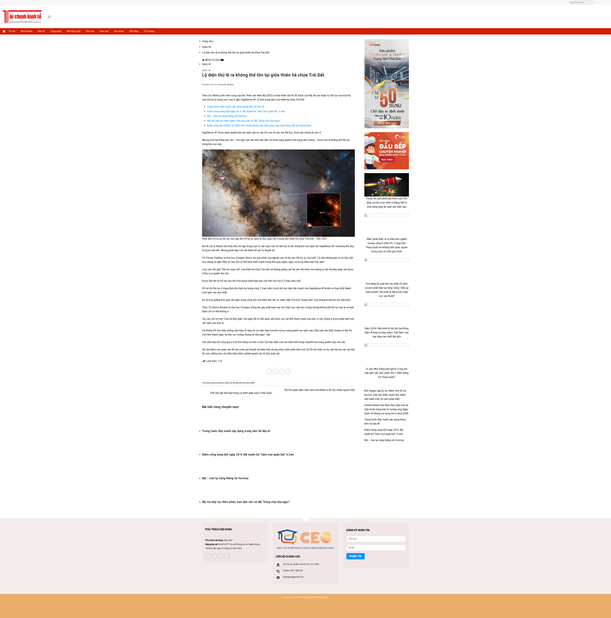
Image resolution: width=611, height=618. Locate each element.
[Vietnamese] (317, 2)
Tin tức (12, 31)
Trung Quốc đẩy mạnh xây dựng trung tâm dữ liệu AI (235, 106)
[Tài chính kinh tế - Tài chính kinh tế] (22, 16)
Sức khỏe (119, 31)
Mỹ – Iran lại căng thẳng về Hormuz (227, 115)
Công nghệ (55, 31)
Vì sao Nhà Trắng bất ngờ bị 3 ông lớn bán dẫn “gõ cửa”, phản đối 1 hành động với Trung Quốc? (386, 373)
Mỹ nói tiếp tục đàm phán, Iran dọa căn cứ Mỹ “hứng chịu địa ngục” (244, 120)
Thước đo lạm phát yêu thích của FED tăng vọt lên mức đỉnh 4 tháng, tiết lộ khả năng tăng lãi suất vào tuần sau (386, 202)
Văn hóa (90, 31)
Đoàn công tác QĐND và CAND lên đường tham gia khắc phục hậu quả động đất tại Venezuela (259, 125)
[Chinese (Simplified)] (307, 2)
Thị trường (149, 31)
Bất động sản (74, 31)
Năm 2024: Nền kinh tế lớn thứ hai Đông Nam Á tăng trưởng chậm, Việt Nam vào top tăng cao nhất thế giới (387, 332)
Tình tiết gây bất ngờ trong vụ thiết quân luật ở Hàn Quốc (240, 392)
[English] (310, 2)
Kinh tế (41, 31)
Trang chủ (207, 41)
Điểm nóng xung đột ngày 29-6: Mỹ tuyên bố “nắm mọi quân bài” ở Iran (246, 111)
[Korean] (314, 2)
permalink (250, 383)
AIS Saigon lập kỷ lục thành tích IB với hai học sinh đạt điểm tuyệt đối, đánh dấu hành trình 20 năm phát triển (385, 394)
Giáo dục (104, 31)
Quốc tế (206, 46)
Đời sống (133, 31)
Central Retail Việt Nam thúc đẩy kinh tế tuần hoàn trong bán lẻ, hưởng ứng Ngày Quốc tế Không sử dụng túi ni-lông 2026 (386, 409)
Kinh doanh (26, 31)
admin (230, 85)
